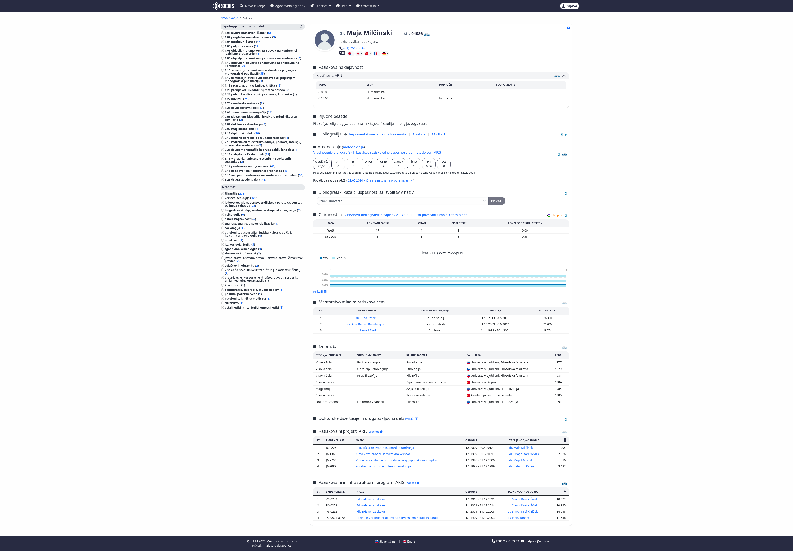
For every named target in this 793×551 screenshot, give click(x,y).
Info (344, 6)
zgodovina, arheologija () (243, 249)
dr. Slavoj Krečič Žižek (523, 499)
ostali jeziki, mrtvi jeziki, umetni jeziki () (254, 307)
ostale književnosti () (240, 219)
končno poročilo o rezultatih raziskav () (260, 138)
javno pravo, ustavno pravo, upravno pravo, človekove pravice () (264, 259)
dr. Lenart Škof (366, 330)
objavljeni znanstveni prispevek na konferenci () (266, 58)
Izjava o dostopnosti (279, 545)
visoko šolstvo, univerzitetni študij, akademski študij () (262, 271)
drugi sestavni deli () (247, 108)
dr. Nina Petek (366, 318)
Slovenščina (387, 541)
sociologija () (235, 228)
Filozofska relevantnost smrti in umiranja (385, 447)
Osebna (419, 134)
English (412, 541)
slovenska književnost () (243, 253)
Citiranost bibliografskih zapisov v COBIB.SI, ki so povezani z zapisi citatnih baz (406, 215)
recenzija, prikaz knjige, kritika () (256, 85)
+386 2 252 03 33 (507, 541)
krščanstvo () (235, 285)
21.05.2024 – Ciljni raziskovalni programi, (377, 180)
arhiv (409, 180)
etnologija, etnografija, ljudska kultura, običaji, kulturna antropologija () (258, 234)
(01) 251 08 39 (354, 48)
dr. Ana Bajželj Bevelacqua (366, 324)
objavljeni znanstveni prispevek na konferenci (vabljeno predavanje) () (261, 52)
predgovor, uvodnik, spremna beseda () (260, 90)
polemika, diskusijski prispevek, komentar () (264, 94)
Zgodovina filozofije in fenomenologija (384, 466)
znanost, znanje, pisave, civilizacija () (251, 224)
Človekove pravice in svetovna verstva (383, 454)
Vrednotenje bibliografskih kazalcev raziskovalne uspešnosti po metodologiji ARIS (377, 152)
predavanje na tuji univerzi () (253, 166)
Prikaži (410, 419)
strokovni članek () (246, 42)
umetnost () (234, 240)
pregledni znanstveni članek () (253, 37)
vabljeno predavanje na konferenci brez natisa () (267, 175)
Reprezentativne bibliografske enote (378, 134)
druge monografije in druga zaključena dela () (264, 150)
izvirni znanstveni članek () (252, 33)
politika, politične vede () (243, 294)
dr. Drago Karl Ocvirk (524, 454)
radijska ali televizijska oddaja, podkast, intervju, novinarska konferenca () (263, 143)
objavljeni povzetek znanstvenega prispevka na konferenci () (262, 64)
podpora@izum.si (536, 541)
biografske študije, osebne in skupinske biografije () (263, 210)
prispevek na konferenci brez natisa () (259, 171)
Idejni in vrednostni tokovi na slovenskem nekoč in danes (397, 517)
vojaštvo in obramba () (242, 265)
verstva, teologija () (241, 198)
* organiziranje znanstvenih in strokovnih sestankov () (258, 160)
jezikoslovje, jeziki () (240, 245)
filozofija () (235, 194)
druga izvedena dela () (248, 180)
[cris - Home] (223, 6)
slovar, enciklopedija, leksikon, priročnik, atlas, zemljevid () (261, 118)
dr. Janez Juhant (519, 517)
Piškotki (257, 545)
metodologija (353, 147)
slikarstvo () (234, 303)
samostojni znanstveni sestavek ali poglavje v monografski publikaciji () (261, 71)
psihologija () (235, 215)
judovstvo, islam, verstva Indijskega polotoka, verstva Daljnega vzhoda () (263, 204)
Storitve (321, 6)
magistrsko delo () (245, 129)
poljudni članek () (245, 46)
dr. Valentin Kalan (522, 466)
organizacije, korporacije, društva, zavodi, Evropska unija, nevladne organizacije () (261, 279)
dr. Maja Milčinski (521, 447)
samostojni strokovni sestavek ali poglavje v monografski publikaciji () (260, 79)
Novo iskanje (254, 6)
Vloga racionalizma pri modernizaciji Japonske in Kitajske (396, 460)
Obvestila (368, 6)
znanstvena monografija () (251, 112)
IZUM (254, 541)
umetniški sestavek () (247, 103)
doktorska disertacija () (248, 124)
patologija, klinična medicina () (247, 298)
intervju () (240, 99)
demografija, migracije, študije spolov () (254, 290)
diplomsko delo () (245, 133)
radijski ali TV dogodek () (250, 154)
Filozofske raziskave (371, 499)
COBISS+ (438, 134)
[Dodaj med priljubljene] (568, 27)
